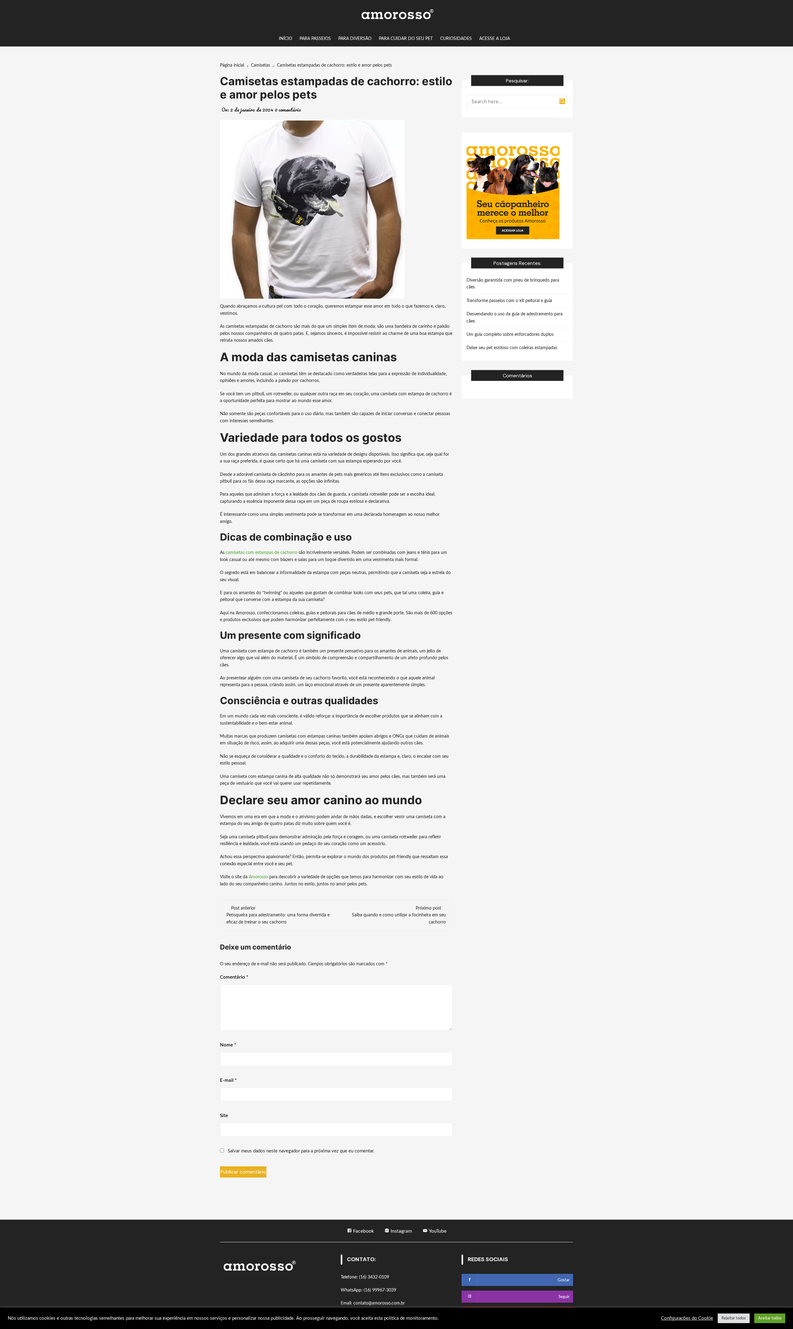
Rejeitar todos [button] (733, 1318)
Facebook (363, 1231)
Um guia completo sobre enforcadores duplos (510, 334)
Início (285, 39)
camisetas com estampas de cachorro (261, 552)
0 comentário (288, 109)
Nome (228, 1045)
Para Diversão (354, 39)
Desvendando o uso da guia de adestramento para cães (515, 317)
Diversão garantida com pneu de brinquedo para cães (513, 283)
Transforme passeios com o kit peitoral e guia (509, 301)
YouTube (436, 1231)
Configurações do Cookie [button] (687, 1318)
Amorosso (258, 877)
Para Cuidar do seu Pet (406, 39)
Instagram (400, 1231)
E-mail (228, 1080)
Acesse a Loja (494, 39)
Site (224, 1115)
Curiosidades (456, 39)
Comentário (234, 977)
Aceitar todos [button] (770, 1318)
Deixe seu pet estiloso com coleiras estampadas (512, 348)
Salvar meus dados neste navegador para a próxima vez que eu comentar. (301, 1151)
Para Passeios (315, 39)
